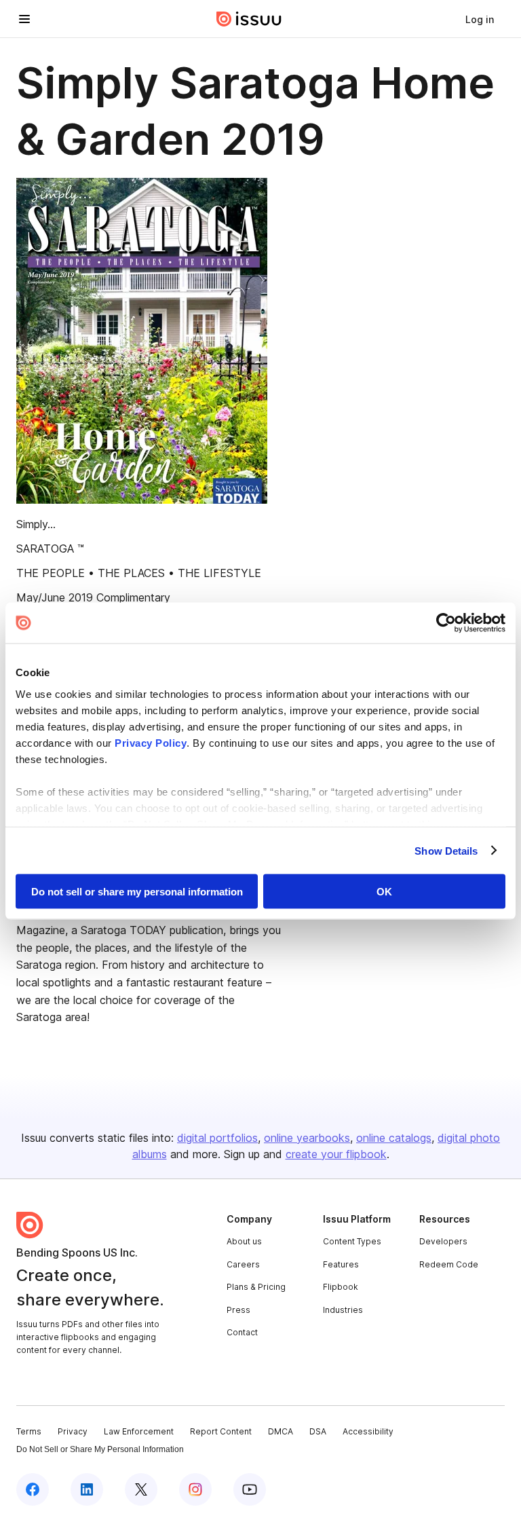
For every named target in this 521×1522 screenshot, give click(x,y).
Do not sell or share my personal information (137, 891)
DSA (317, 1431)
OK (384, 891)
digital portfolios (217, 1138)
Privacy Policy (151, 742)
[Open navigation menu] (24, 19)
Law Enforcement (139, 1431)
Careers (243, 1264)
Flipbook (340, 1287)
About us (244, 1241)
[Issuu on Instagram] (195, 1489)
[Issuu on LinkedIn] (87, 1489)
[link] (480, 19)
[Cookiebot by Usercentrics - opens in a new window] (446, 623)
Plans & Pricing (256, 1287)
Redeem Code (448, 1264)
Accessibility (368, 1431)
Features (341, 1264)
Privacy (73, 1431)
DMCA (280, 1431)
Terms (28, 1431)
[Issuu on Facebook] (32, 1489)
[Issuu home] (249, 19)
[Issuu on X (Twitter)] (141, 1489)
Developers (443, 1241)
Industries (343, 1310)
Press (238, 1310)
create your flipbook (336, 1154)
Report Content (221, 1431)
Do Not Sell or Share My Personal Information (100, 1449)
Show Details (446, 850)
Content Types (352, 1241)
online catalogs (393, 1138)
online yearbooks (307, 1138)
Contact (242, 1332)
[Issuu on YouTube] (249, 1489)
